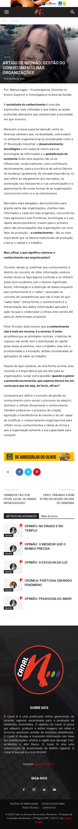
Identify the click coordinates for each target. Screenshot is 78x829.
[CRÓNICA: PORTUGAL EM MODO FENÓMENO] (13, 584)
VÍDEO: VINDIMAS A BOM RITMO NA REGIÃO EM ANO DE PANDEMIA (57, 499)
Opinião (15, 20)
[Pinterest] (37, 472)
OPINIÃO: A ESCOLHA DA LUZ (46, 562)
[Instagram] (34, 789)
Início (4, 20)
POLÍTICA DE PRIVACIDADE (24, 803)
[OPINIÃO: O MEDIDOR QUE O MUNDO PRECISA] (13, 548)
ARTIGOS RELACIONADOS (21, 516)
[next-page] (12, 617)
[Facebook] (19, 472)
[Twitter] (28, 472)
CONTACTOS (49, 807)
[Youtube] (54, 790)
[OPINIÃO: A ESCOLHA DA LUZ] (13, 566)
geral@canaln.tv (44, 764)
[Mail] (44, 790)
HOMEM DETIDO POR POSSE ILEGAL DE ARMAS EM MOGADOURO (20, 499)
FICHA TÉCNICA (30, 807)
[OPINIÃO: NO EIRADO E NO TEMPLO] (13, 530)
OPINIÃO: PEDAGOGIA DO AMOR (48, 599)
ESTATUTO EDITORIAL (53, 803)
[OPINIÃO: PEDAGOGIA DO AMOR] (13, 603)
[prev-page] (6, 617)
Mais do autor (49, 516)
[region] (39, 3)
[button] (6, 12)
